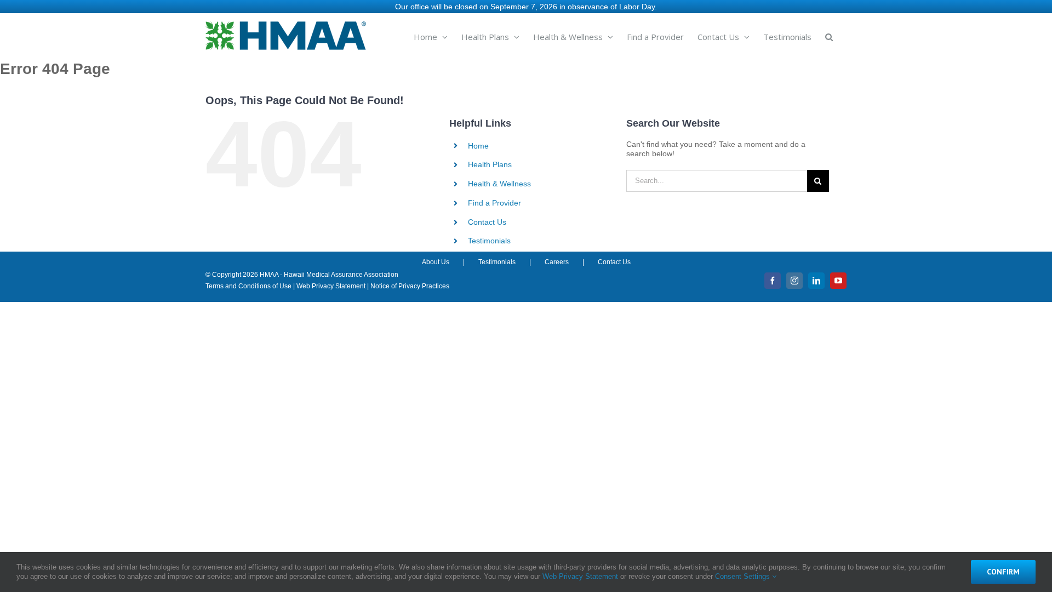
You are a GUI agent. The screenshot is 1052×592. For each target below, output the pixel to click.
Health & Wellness (499, 183)
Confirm (1003, 572)
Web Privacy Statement (330, 286)
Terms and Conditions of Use (248, 286)
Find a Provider (494, 202)
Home (478, 145)
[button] (829, 36)
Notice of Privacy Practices (409, 286)
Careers (557, 262)
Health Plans (490, 164)
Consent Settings (743, 576)
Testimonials (489, 240)
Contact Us (487, 222)
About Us (435, 262)
